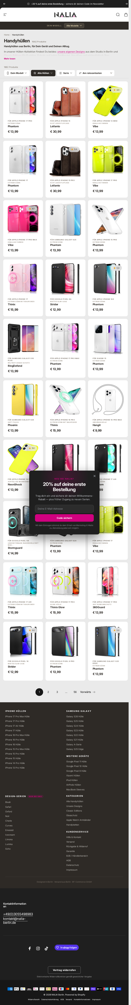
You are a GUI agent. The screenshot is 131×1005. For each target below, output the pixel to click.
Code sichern (64, 517)
